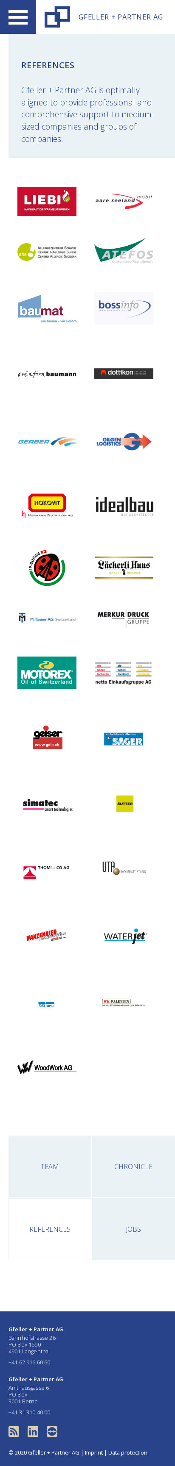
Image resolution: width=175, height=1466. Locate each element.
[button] (18, 17)
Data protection (127, 1452)
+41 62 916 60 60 (29, 1362)
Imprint (94, 1452)
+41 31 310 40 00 (29, 1412)
